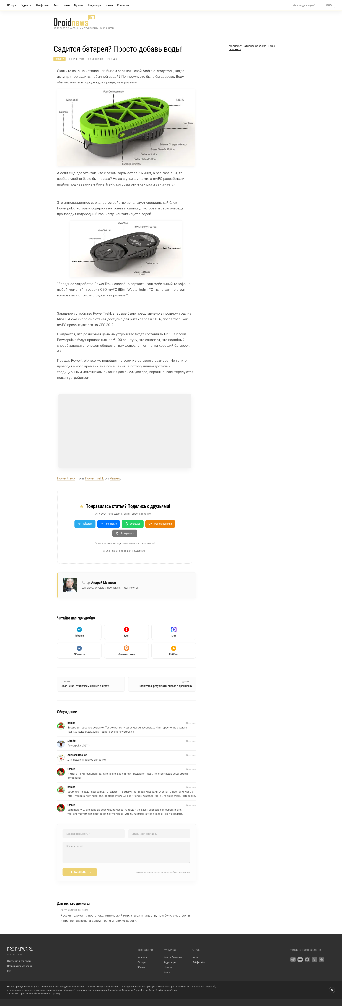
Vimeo (115, 478)
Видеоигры (94, 5)
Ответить (191, 723)
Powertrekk (66, 478)
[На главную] (83, 20)
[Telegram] (293, 959)
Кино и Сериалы (173, 957)
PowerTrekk (94, 478)
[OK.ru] (314, 959)
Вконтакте (111, 523)
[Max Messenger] (307, 959)
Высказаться (80, 872)
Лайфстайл (42, 5)
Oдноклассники (160, 523)
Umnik (74, 791)
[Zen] (300, 959)
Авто (56, 5)
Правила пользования (19, 966)
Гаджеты (26, 5)
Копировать (127, 533)
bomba (74, 809)
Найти (328, 5)
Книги (109, 5)
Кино (67, 5)
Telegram (87, 523)
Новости (59, 59)
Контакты (123, 5)
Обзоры (11, 5)
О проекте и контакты (19, 961)
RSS (9, 971)
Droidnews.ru (20, 949)
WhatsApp (135, 523)
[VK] (321, 959)
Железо (142, 967)
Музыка (79, 5)
